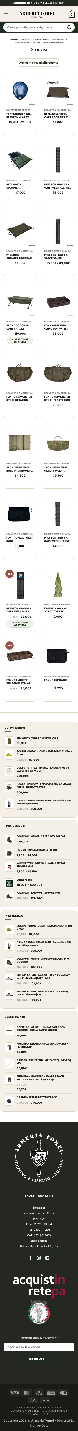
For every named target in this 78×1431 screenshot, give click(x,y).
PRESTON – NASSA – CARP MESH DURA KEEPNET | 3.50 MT (18, 631)
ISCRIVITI (37, 1380)
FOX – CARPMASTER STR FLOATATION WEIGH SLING (19, 420)
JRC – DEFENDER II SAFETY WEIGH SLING (55, 490)
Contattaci (52, 1428)
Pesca (25, 60)
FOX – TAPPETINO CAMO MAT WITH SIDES (55, 348)
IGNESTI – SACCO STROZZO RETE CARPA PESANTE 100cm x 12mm (55, 631)
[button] (5, 36)
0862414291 (57, 24)
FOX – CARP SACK (55, 701)
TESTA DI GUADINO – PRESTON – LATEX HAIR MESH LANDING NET (19, 137)
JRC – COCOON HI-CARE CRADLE (17, 348)
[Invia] (69, 48)
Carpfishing (41, 60)
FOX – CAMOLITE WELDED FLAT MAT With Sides (18, 703)
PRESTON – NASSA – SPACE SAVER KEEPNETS (56, 278)
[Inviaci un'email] (47, 1279)
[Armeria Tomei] (36, 36)
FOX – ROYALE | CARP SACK (19, 561)
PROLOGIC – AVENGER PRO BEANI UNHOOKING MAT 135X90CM (19, 278)
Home (14, 60)
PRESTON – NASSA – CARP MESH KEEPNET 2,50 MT (57, 207)
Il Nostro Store (28, 1428)
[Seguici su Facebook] (30, 1279)
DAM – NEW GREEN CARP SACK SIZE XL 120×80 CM (56, 137)
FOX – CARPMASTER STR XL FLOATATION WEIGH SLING (57, 420)
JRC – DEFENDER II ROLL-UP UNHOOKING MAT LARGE (19, 490)
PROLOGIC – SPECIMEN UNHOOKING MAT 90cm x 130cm (17, 207)
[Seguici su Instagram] (39, 1279)
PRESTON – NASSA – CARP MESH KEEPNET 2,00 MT (57, 561)
